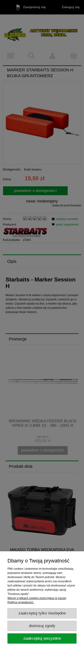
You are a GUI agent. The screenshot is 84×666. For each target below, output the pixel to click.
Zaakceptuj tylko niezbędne (42, 613)
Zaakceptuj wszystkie (42, 638)
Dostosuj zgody (42, 626)
